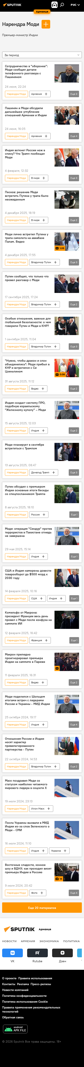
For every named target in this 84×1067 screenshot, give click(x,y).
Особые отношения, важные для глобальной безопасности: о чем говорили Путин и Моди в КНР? (28, 322)
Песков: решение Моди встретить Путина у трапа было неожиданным (26, 195)
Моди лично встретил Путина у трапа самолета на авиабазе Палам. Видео (26, 237)
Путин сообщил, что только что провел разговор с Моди (27, 278)
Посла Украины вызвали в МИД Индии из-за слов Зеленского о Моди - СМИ (27, 826)
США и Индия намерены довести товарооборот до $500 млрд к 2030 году (28, 574)
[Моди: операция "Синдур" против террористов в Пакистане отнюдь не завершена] (66, 536)
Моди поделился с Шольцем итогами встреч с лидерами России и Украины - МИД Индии (27, 700)
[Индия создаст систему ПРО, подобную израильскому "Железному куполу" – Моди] (66, 410)
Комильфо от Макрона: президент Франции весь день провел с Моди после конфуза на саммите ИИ (28, 618)
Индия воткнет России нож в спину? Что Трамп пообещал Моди (25, 153)
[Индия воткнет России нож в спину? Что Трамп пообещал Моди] (66, 157)
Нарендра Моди (20, 24)
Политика (71, 941)
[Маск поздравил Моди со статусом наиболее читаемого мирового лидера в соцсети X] (66, 788)
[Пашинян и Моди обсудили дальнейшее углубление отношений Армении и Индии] (66, 115)
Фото (34, 892)
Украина (56, 850)
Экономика (49, 941)
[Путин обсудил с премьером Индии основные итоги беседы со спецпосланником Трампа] (66, 494)
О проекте (9, 978)
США (34, 598)
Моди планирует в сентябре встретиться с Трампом (24, 446)
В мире (35, 178)
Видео (35, 388)
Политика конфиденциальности (24, 996)
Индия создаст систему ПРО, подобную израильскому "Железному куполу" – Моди (25, 406)
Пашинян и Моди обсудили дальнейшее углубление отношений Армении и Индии (26, 111)
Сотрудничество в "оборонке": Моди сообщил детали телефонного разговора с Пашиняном (26, 71)
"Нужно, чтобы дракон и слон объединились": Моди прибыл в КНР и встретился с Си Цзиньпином (27, 366)
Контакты (8, 984)
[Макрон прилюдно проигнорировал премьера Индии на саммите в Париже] (66, 662)
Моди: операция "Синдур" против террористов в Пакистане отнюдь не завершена (28, 532)
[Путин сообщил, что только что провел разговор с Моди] (66, 284)
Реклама (23, 984)
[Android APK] (15, 1029)
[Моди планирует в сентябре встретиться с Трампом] (66, 452)
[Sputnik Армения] (13, 6)
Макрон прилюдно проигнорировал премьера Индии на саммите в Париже (25, 658)
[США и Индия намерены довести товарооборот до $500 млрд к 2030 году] (66, 578)
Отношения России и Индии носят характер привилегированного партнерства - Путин (24, 744)
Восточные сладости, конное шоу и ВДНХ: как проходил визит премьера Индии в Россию (28, 868)
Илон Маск (37, 808)
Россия (35, 514)
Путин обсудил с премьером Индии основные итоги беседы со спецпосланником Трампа (27, 490)
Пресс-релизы (41, 984)
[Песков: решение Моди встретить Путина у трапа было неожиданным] (66, 199)
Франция (36, 640)
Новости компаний (15, 990)
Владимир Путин (41, 262)
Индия (35, 430)
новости (9, 941)
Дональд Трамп (40, 472)
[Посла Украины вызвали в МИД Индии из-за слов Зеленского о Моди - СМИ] (66, 830)
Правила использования (35, 978)
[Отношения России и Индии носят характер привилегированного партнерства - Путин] (66, 746)
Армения (36, 93)
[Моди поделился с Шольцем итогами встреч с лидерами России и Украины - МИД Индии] (66, 704)
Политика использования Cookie (25, 1001)
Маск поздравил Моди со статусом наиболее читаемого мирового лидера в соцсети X (26, 784)
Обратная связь (13, 1017)
